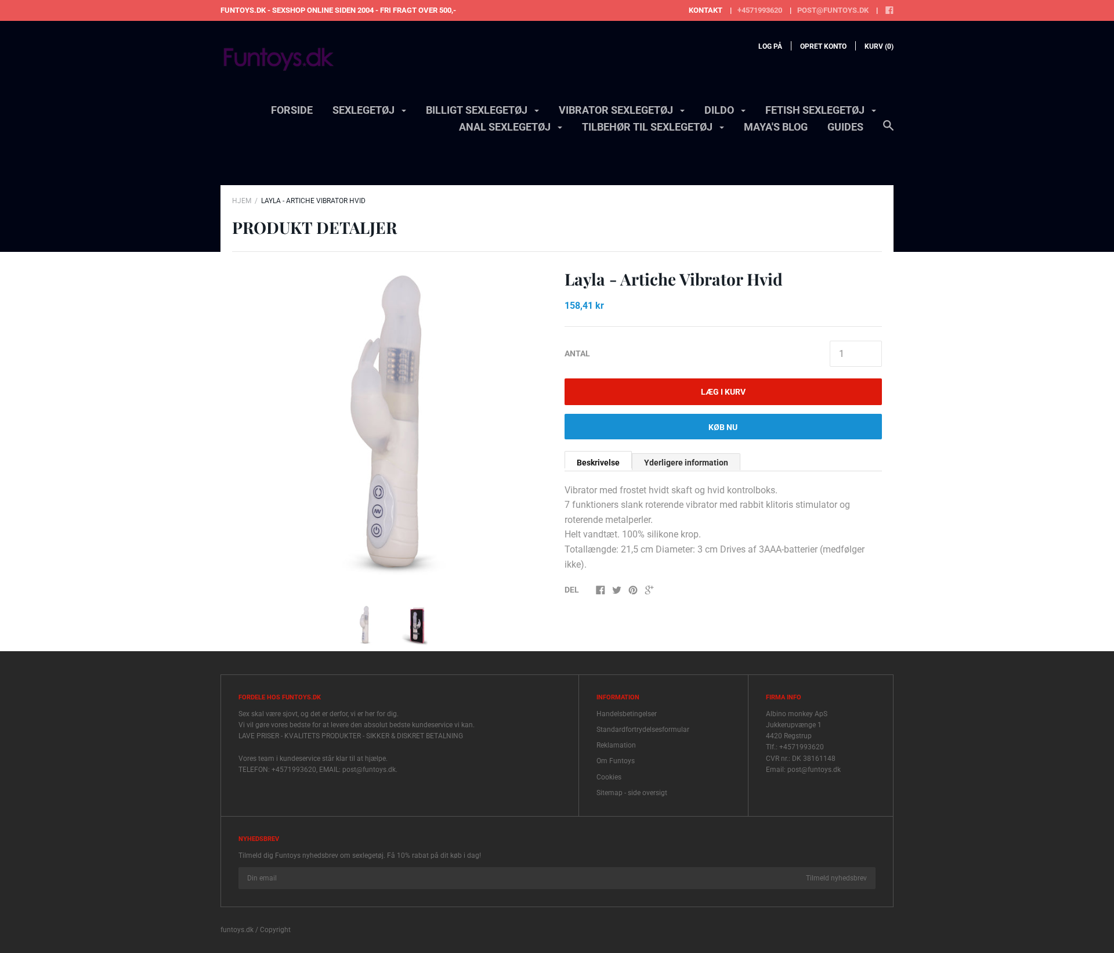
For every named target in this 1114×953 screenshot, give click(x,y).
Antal (577, 353)
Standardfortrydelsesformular (642, 729)
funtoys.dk (237, 930)
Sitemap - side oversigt (631, 793)
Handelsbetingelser (626, 714)
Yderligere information (686, 462)
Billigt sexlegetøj (478, 110)
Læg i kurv (723, 391)
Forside (292, 110)
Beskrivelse (598, 462)
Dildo (720, 110)
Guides (845, 127)
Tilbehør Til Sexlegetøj (648, 127)
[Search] (888, 131)
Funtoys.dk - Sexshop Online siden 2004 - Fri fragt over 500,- (338, 10)
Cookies (608, 777)
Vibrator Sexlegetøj (617, 110)
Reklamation (616, 745)
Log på (770, 46)
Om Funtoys (615, 761)
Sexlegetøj (364, 110)
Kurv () (879, 46)
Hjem (241, 201)
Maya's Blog (776, 127)
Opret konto (823, 46)
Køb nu (722, 427)
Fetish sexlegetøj (816, 110)
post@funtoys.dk (833, 10)
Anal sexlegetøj (506, 127)
